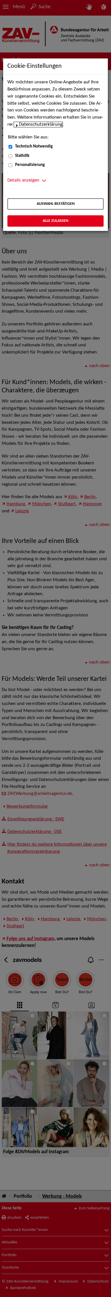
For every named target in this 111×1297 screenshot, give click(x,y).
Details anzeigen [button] (23, 180)
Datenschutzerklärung (40, 124)
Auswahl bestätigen (56, 204)
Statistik (22, 156)
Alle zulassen (55, 221)
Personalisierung (30, 165)
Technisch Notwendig (34, 146)
